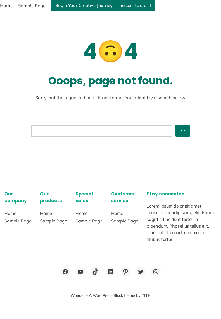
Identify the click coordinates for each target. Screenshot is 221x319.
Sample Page (32, 5)
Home (6, 5)
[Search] (182, 131)
